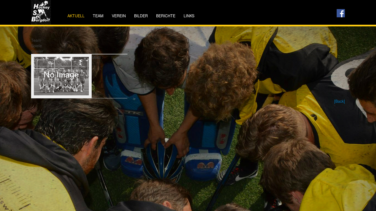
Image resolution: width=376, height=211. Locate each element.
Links (189, 15)
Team (98, 15)
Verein (119, 15)
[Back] (339, 101)
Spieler (37, 51)
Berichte (165, 15)
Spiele (36, 45)
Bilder (141, 15)
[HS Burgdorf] (41, 7)
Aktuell (76, 15)
